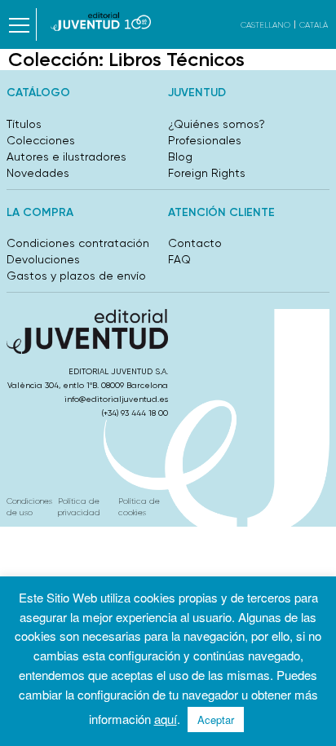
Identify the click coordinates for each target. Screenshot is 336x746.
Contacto (195, 242)
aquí (165, 718)
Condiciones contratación (78, 242)
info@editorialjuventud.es (116, 399)
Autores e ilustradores (66, 156)
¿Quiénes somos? (216, 123)
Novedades (38, 172)
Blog (180, 156)
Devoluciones (43, 259)
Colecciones (41, 140)
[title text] (101, 21)
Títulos (24, 123)
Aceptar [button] (215, 719)
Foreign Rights (206, 172)
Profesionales (204, 140)
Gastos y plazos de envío (76, 275)
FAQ (179, 259)
